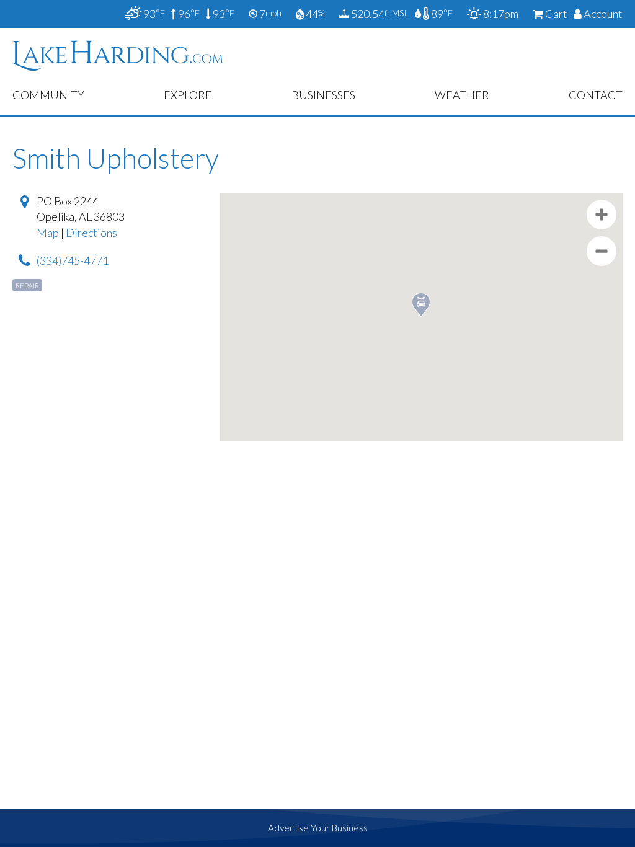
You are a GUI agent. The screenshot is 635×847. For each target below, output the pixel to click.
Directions (91, 232)
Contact (596, 95)
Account (602, 13)
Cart (555, 13)
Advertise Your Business (318, 827)
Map (48, 232)
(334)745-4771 (73, 260)
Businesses (323, 95)
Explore (188, 95)
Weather (462, 95)
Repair (27, 285)
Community (48, 95)
